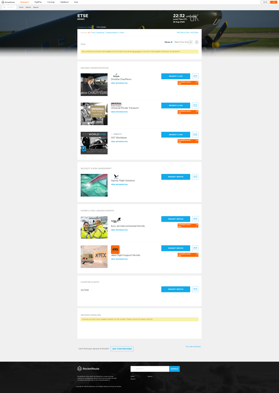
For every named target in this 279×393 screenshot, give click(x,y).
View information (119, 83)
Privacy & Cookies (115, 386)
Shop (76, 2)
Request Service (175, 177)
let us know (136, 51)
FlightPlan (38, 2)
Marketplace (24, 2)
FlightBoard (64, 2)
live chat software (193, 346)
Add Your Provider (122, 349)
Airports (28, 7)
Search (174, 369)
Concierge (51, 2)
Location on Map (84, 27)
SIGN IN (265, 2)
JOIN (273, 2)
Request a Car (175, 76)
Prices (167, 42)
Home (21, 7)
